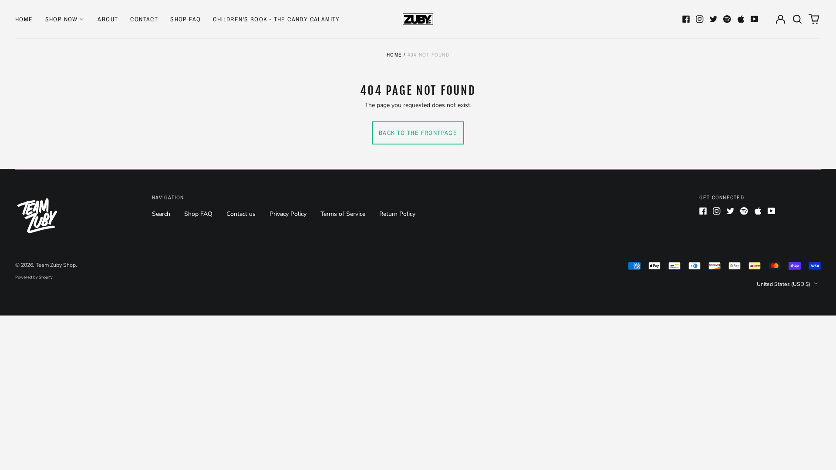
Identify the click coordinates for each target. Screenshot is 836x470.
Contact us (241, 214)
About (108, 19)
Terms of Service (342, 214)
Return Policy (397, 214)
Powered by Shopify (34, 277)
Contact (144, 19)
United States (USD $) (784, 284)
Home (24, 19)
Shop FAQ (185, 19)
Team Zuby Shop (56, 265)
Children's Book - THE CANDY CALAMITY (276, 19)
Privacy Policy (288, 214)
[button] (797, 19)
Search (161, 214)
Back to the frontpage (418, 133)
